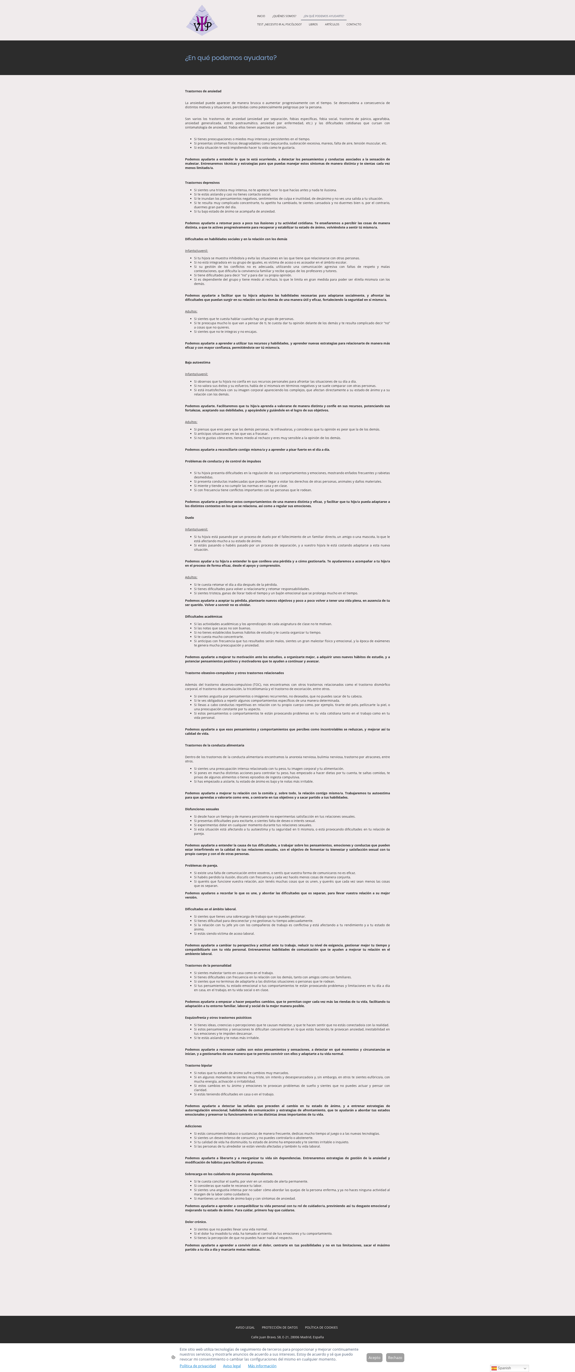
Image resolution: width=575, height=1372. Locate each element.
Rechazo (395, 1357)
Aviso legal (232, 1365)
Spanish (504, 1368)
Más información (262, 1365)
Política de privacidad (198, 1365)
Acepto (374, 1357)
